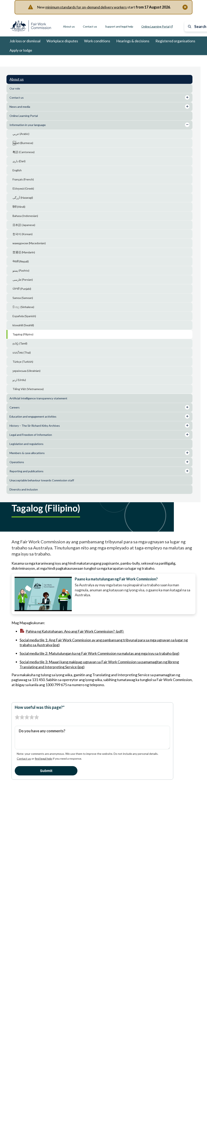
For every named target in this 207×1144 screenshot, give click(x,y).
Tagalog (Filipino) (23, 334)
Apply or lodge (21, 50)
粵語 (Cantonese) (24, 152)
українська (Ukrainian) (26, 370)
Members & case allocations (27, 453)
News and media (20, 106)
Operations (17, 462)
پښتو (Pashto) (21, 270)
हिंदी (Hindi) (19, 206)
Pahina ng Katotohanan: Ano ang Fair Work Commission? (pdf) (75, 631)
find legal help (43, 758)
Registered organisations (175, 41)
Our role (15, 88)
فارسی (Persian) (23, 279)
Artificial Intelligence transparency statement (38, 398)
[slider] (27, 717)
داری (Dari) (19, 161)
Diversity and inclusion (24, 489)
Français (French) (23, 179)
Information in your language (53, 60)
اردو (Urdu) (19, 380)
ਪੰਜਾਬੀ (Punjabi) (22, 288)
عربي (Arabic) (21, 133)
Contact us (90, 26)
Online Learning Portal (24, 115)
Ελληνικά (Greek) (23, 188)
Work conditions (97, 41)
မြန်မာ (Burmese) (23, 143)
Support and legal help (119, 26)
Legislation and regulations (26, 444)
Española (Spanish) (24, 316)
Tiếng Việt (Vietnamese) (28, 389)
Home (13, 60)
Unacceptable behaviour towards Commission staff (42, 480)
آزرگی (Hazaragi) (23, 197)
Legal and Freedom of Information (31, 434)
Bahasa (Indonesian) (25, 215)
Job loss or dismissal (25, 41)
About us (69, 26)
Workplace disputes (62, 41)
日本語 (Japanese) (24, 225)
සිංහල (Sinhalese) (23, 307)
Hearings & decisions (132, 41)
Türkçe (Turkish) (23, 361)
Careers (15, 407)
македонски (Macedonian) (29, 243)
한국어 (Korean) (23, 234)
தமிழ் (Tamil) (20, 343)
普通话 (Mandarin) (24, 252)
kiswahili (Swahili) (23, 325)
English (17, 170)
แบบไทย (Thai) (22, 352)
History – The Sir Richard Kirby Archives (35, 425)
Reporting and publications (26, 471)
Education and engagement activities (33, 416)
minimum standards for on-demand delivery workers (86, 7)
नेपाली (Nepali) (21, 261)
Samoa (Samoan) (23, 298)
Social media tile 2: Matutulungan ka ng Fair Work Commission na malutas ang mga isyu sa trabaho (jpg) (99, 653)
